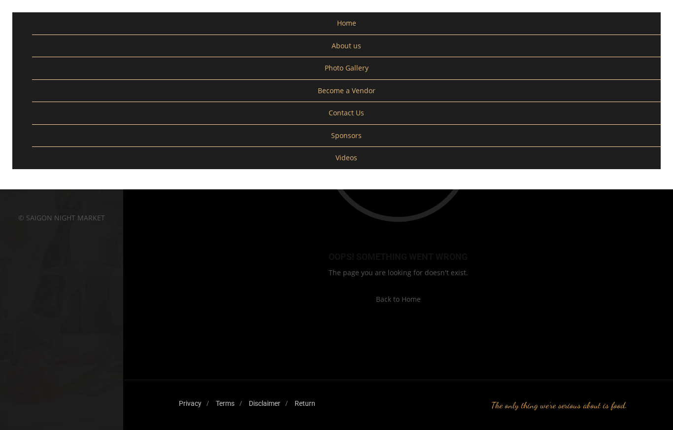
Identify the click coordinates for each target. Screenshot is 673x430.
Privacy (190, 403)
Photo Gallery (347, 67)
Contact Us (346, 112)
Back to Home (398, 299)
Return (305, 403)
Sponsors (346, 135)
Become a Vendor (346, 90)
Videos (346, 157)
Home (346, 23)
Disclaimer (264, 403)
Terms (225, 403)
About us (346, 45)
